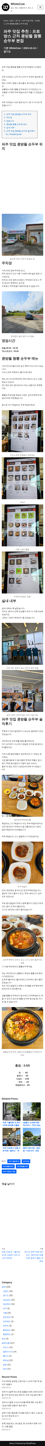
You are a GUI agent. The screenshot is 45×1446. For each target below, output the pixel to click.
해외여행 (5, 1343)
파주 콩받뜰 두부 (22, 1166)
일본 (5, 1365)
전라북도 (7, 1321)
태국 (5, 1369)
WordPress (31, 1443)
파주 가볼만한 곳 (14, 1161)
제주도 (6, 1326)
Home (6, 21)
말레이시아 (8, 1352)
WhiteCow (15, 48)
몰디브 (6, 1356)
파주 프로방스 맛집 (9, 1171)
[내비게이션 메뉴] (40, 7)
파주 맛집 (26, 1161)
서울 (5, 1313)
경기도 (17, 21)
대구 (5, 1308)
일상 (11, 21)
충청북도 (7, 1334)
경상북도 (7, 1304)
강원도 (6, 1291)
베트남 (6, 1360)
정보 (4, 1339)
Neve (11, 1443)
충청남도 (7, 1330)
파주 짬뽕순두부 (8, 1166)
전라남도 (7, 1317)
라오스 (6, 1347)
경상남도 (7, 1300)
